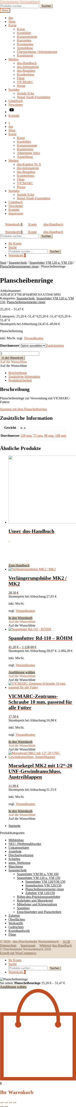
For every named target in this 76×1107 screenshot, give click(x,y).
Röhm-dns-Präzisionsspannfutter (38, 896)
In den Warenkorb (12, 357)
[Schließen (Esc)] (14, 1102)
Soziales (13, 89)
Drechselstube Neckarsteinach (20, 2)
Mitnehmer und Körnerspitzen (37, 904)
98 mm (48, 435)
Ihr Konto (15, 243)
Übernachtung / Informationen (37, 52)
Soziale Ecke (25, 93)
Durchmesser (9, 345)
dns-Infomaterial (28, 67)
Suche (12, 247)
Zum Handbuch (19, 565)
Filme (20, 78)
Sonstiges (23, 908)
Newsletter (15, 104)
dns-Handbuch (27, 63)
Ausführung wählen (21, 672)
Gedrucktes (16, 927)
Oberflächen (16, 919)
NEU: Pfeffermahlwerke (24, 844)
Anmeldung (25, 48)
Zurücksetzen (55, 345)
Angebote (15, 851)
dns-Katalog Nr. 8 (29, 164)
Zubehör (14, 915)
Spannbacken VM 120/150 (43, 885)
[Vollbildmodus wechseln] (6, 1102)
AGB (66, 941)
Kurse (12, 25)
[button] (13, 362)
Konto (32, 224)
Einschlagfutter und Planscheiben (39, 912)
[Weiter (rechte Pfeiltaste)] (6, 1106)
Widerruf (45, 945)
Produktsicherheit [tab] (20, 380)
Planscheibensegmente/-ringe (19, 266)
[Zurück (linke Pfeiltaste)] (1, 1106)
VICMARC (25, 82)
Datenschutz (8, 945)
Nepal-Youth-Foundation (33, 97)
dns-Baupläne (26, 70)
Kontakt (13, 115)
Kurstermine (25, 44)
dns (10, 18)
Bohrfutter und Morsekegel (35, 900)
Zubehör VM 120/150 (40, 893)
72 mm (37, 435)
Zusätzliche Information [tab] (24, 376)
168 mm (60, 435)
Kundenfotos (25, 74)
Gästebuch (15, 101)
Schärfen (14, 859)
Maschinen (15, 866)
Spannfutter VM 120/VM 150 (45, 881)
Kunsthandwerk (19, 931)
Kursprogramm (27, 36)
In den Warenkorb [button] (20, 618)
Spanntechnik (18, 262)
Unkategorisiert (18, 847)
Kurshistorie (25, 55)
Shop (11, 21)
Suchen (46, 6)
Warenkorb (13, 224)
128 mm (25, 435)
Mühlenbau (16, 840)
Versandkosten (33, 338)
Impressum (15, 213)
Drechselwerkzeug (20, 855)
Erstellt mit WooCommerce (18, 953)
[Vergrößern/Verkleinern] (1, 1102)
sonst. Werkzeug (19, 862)
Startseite (14, 826)
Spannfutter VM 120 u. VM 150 (51, 262)
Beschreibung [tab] (17, 373)
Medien (13, 59)
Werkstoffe (15, 923)
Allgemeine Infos (28, 153)
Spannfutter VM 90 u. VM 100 (37, 874)
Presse (21, 86)
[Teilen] (10, 1102)
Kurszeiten (24, 40)
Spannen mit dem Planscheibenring (23, 409)
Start (3, 262)
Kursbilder (24, 33)
